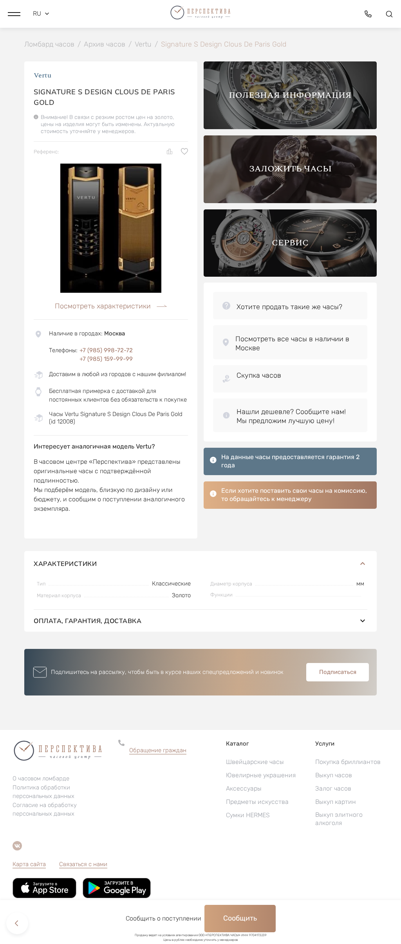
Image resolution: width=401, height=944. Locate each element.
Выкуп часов (333, 775)
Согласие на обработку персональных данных (45, 809)
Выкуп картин (335, 801)
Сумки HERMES (248, 815)
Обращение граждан (157, 750)
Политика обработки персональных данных (43, 792)
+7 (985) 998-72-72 (106, 350)
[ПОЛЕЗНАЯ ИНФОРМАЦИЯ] (290, 127)
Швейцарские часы (255, 762)
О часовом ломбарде (41, 778)
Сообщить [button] (240, 918)
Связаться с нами (83, 864)
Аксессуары (244, 788)
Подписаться (337, 672)
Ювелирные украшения (261, 775)
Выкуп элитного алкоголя (339, 819)
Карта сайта (29, 864)
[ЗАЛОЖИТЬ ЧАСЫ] (290, 201)
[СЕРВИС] (290, 274)
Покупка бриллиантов (348, 762)
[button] (14, 13)
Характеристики (65, 563)
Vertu (42, 75)
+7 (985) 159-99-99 (106, 358)
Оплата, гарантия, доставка (87, 621)
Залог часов (333, 788)
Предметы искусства (257, 801)
